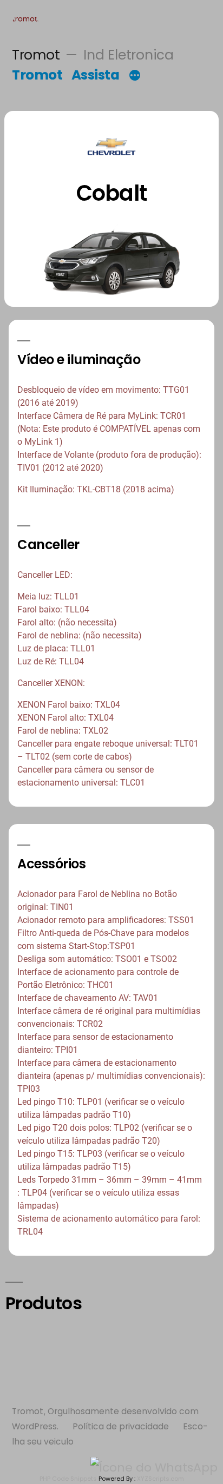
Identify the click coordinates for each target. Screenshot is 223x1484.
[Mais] (134, 76)
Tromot (36, 54)
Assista (95, 74)
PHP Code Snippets (68, 1478)
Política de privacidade (121, 1426)
